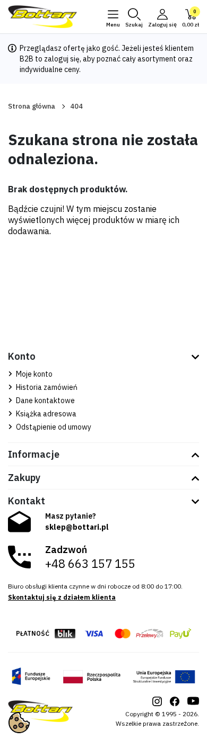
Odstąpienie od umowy (52, 427)
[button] (134, 17)
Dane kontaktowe (44, 400)
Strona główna (31, 106)
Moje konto (33, 374)
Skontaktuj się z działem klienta (62, 597)
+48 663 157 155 (90, 563)
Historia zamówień (45, 387)
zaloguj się (62, 59)
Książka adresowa (45, 414)
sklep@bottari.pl (77, 527)
